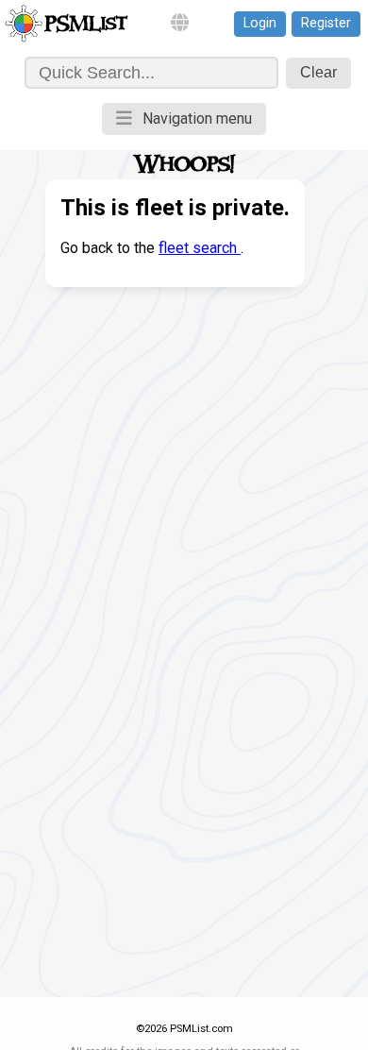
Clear (318, 72)
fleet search (200, 248)
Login (259, 23)
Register (326, 23)
